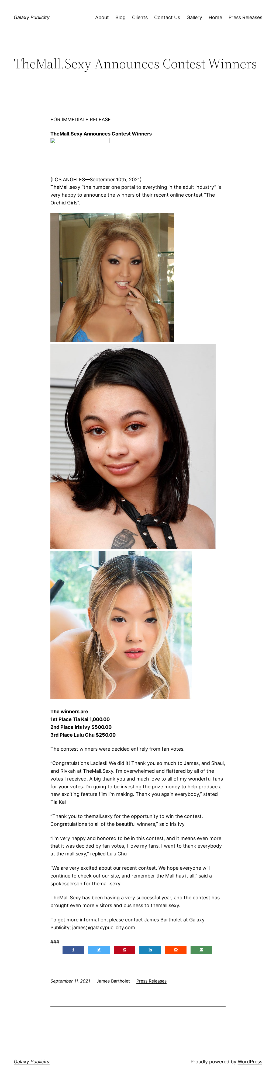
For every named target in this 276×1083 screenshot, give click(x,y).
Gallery (194, 17)
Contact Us (167, 17)
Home (215, 17)
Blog (120, 17)
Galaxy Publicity (32, 17)
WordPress (250, 1061)
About (102, 17)
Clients (140, 17)
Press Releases (245, 17)
